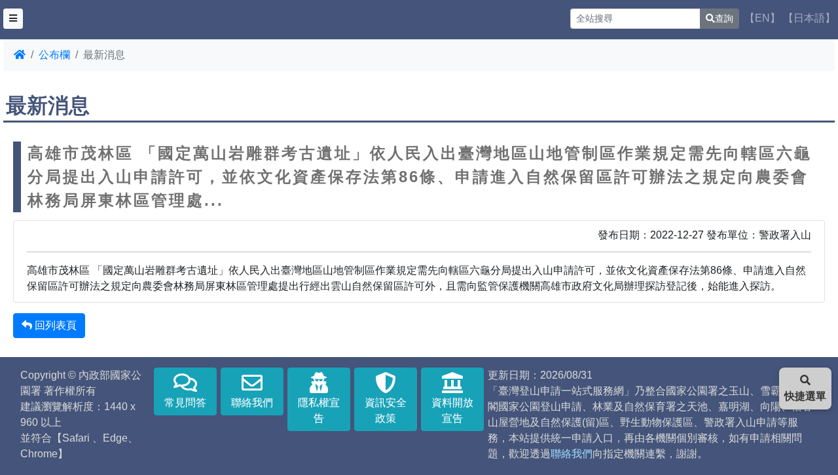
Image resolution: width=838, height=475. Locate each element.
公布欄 (54, 54)
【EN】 (762, 18)
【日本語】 (809, 18)
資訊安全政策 (386, 410)
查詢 (724, 18)
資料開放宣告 (452, 410)
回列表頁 (54, 325)
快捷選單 (805, 396)
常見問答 (185, 402)
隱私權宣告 (319, 410)
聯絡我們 (252, 402)
